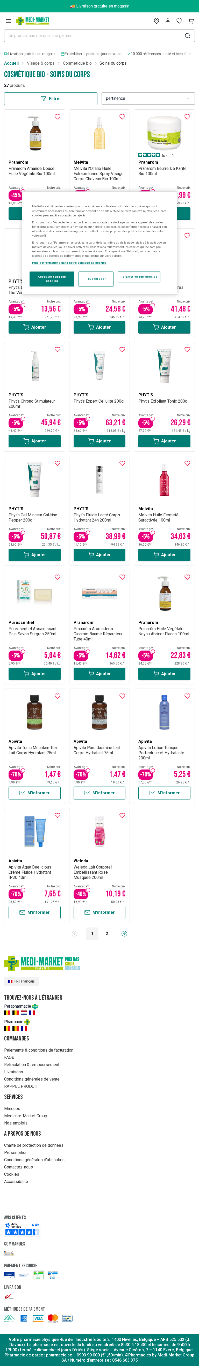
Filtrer (55, 98)
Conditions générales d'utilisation (34, 1159)
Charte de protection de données (33, 1145)
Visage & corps (41, 63)
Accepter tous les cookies (52, 279)
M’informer (38, 792)
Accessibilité (16, 1181)
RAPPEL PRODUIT (21, 1086)
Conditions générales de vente (32, 1079)
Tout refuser (96, 279)
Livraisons (13, 1071)
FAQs (9, 1057)
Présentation (15, 1152)
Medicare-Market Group (25, 1115)
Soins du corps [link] (113, 63)
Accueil (11, 63)
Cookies (11, 1174)
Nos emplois (15, 1123)
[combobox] (148, 98)
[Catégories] (8, 21)
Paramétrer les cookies (139, 276)
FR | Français (25, 981)
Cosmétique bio (77, 63)
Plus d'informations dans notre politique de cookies (69, 263)
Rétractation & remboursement (31, 1064)
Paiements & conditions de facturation (38, 1050)
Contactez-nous (18, 1167)
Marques (12, 1108)
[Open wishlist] (179, 21)
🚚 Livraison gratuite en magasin (99, 6)
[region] (99, 243)
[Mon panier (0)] (191, 21)
